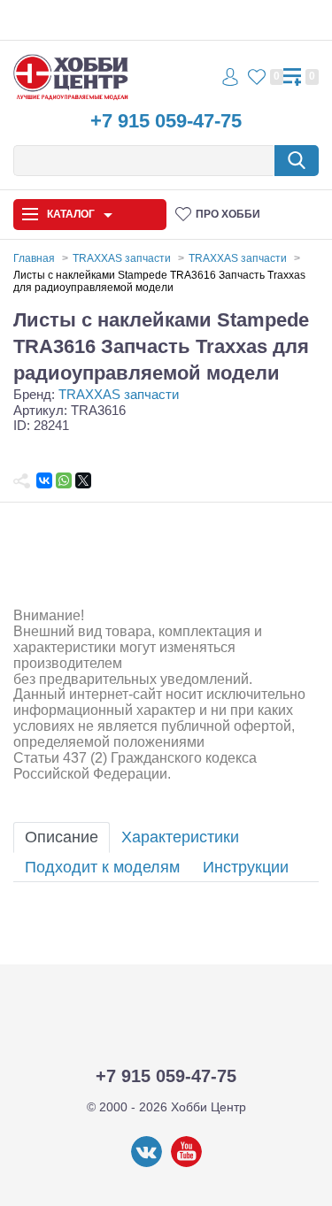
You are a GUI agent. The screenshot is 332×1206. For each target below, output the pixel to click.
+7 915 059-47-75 (166, 121)
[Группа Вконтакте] (146, 1163)
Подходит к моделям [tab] (102, 867)
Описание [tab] (61, 837)
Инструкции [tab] (246, 867)
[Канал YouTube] (186, 1163)
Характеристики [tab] (180, 837)
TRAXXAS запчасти (118, 394)
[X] (83, 480)
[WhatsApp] (64, 480)
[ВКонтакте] (44, 480)
